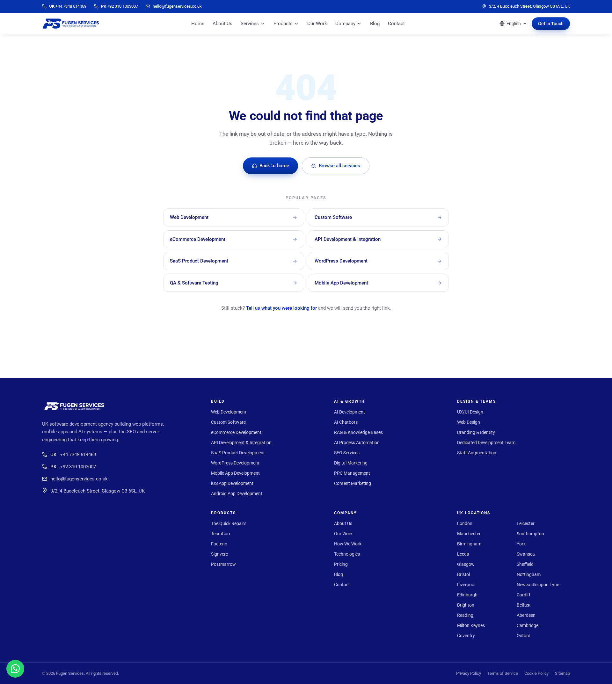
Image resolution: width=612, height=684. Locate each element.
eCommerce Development (236, 432)
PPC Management (352, 473)
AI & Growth (349, 401)
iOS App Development (232, 483)
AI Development (349, 411)
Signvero (219, 554)
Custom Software (228, 422)
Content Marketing (352, 483)
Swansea (526, 554)
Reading (465, 615)
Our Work (317, 23)
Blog (375, 23)
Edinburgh (467, 594)
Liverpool (466, 584)
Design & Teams (476, 401)
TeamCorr (220, 533)
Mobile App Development (235, 473)
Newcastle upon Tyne (538, 584)
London (464, 523)
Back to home (274, 166)
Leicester (526, 523)
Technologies (347, 554)
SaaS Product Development (238, 452)
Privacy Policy (468, 673)
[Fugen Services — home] (70, 23)
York (521, 543)
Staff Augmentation (476, 452)
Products (283, 23)
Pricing (341, 564)
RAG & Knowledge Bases (358, 432)
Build (218, 401)
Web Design (468, 422)
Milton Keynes (471, 625)
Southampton (530, 533)
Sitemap (562, 673)
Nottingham (529, 574)
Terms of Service (502, 673)
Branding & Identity (476, 432)
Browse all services (339, 166)
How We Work (347, 543)
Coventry (466, 635)
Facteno (219, 543)
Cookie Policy (536, 673)
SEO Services (347, 452)
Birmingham (469, 543)
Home (197, 23)
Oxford (523, 635)
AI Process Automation (357, 442)
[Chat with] (15, 669)
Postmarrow (223, 564)
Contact (396, 23)
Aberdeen (526, 615)
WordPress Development (235, 462)
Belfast (524, 605)
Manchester (469, 533)
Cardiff (523, 594)
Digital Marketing (351, 462)
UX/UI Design (470, 411)
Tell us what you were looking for (281, 308)
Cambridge (527, 625)
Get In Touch (551, 23)
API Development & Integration (241, 442)
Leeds (463, 554)
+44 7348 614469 (73, 454)
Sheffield (525, 564)
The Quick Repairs (228, 523)
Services (250, 23)
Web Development (228, 411)
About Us (222, 23)
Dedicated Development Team (486, 442)
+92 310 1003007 (73, 467)
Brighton (465, 605)
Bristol (463, 574)
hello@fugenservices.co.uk (79, 479)
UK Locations (473, 513)
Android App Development (236, 493)
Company (345, 23)
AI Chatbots (346, 422)
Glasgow (466, 564)
